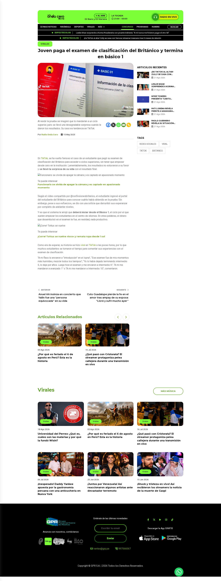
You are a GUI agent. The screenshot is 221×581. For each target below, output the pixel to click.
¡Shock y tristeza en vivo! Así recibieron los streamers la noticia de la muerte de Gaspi (159, 487)
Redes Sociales (148, 144)
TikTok (44, 158)
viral (83, 245)
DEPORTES (79, 27)
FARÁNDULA (65, 27)
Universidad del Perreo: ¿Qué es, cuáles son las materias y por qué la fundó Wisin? (59, 437)
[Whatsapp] (118, 125)
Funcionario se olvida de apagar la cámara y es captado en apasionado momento (79, 186)
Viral (165, 144)
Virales (45, 44)
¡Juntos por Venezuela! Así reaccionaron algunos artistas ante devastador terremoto (110, 487)
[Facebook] (108, 125)
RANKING (156, 27)
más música (168, 391)
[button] (118, 317)
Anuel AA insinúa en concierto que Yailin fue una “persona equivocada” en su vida (59, 297)
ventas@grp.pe (101, 548)
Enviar (110, 538)
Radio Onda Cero (49, 134)
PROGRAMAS (142, 27)
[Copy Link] (128, 125)
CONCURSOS (127, 27)
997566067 (124, 548)
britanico (157, 151)
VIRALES (91, 27)
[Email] (123, 125)
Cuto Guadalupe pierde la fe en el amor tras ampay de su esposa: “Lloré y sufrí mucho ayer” (108, 297)
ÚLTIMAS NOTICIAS (48, 27)
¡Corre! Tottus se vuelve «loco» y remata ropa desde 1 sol (71, 236)
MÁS (100, 27)
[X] (113, 125)
